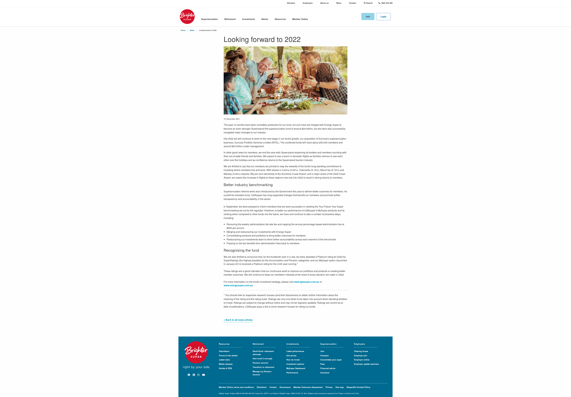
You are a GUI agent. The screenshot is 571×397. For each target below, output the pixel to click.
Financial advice (327, 368)
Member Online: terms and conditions (236, 387)
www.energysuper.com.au (238, 285)
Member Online (300, 19)
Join (368, 16)
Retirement (230, 19)
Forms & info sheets (228, 355)
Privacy (329, 387)
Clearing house (361, 351)
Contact (352, 3)
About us (324, 3)
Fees (322, 364)
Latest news (224, 359)
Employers (308, 3)
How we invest (293, 359)
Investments (248, 19)
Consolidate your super (331, 359)
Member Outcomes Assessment (308, 387)
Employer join (360, 355)
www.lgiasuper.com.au (306, 281)
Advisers (291, 3)
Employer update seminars (366, 364)
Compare (324, 355)
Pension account (260, 362)
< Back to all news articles (238, 319)
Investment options (295, 364)
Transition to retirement (263, 367)
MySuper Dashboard (295, 368)
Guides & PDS (225, 368)
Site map (339, 387)
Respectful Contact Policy (358, 387)
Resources (280, 19)
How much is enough (262, 358)
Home (183, 30)
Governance (285, 387)
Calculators (224, 351)
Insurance (324, 372)
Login (383, 16)
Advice (264, 19)
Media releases (226, 364)
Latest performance (295, 351)
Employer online (361, 359)
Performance (292, 372)
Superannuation (209, 19)
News (338, 3)
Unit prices (291, 355)
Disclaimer (262, 387)
